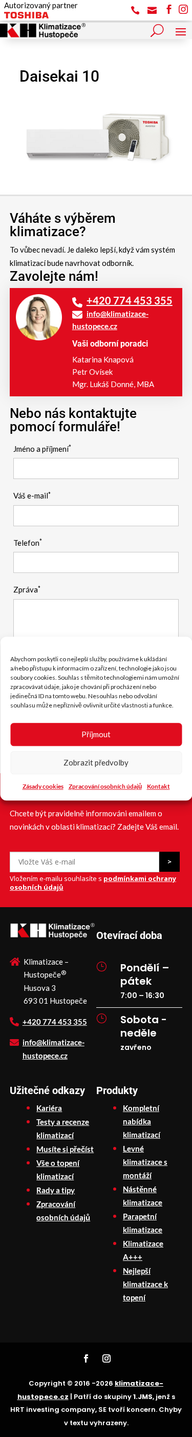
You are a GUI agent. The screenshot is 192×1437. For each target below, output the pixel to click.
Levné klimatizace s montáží (145, 1162)
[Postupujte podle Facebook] (86, 1358)
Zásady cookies (43, 786)
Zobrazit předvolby (96, 762)
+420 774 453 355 (130, 300)
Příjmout (96, 734)
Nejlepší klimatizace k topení (145, 1284)
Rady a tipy (55, 1190)
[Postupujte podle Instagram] (106, 1358)
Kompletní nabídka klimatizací (141, 1121)
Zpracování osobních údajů (105, 786)
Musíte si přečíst (65, 1149)
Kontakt (158, 786)
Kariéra (49, 1108)
